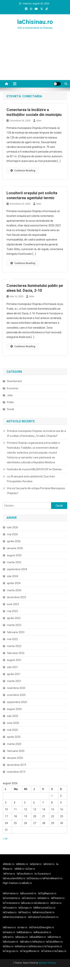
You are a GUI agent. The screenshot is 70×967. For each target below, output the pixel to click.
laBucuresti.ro (28, 893)
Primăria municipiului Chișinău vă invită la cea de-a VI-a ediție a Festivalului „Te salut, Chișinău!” (36, 433)
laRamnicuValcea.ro (14, 917)
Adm (38, 120)
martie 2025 (14, 562)
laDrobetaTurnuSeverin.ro (43, 917)
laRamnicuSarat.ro (43, 912)
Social (10, 409)
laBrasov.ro (9, 927)
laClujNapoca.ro (47, 893)
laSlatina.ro (21, 946)
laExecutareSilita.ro (14, 878)
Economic (12, 388)
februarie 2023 (15, 632)
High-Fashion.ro (12, 883)
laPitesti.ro (24, 912)
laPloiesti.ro (58, 898)
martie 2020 (14, 743)
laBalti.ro (27, 883)
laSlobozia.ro (36, 946)
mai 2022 (12, 639)
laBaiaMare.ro (37, 936)
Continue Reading (24, 170)
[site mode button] (57, 84)
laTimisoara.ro (11, 902)
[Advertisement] (35, 59)
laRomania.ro (10, 893)
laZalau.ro (60, 951)
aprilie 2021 (14, 674)
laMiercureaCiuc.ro (44, 907)
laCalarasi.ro (41, 902)
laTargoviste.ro (53, 946)
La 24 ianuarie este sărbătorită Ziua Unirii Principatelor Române (31, 479)
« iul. (5, 838)
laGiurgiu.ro (25, 907)
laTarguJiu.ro (11, 951)
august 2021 (14, 660)
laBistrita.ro (54, 936)
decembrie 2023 (16, 597)
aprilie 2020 (14, 736)
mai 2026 (12, 534)
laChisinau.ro (35, 21)
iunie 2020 (13, 722)
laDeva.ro (55, 902)
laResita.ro (38, 941)
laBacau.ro (21, 936)
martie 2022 (14, 646)
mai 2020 (12, 729)
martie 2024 (14, 590)
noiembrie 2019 (16, 771)
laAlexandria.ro (42, 932)
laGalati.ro (43, 898)
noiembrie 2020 (16, 688)
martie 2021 (14, 681)
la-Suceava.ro (43, 873)
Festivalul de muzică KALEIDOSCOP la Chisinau (34, 469)
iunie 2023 (13, 604)
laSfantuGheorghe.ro (41, 927)
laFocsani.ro (10, 907)
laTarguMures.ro (29, 951)
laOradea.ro (10, 912)
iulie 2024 (12, 576)
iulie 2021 (12, 667)
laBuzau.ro (27, 902)
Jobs (10, 395)
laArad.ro (8, 936)
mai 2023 (12, 611)
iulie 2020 (12, 716)
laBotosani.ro (10, 941)
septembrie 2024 (17, 569)
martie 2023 (14, 625)
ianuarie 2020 (15, 757)
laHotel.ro (49, 864)
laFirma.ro (9, 873)
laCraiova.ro (29, 898)
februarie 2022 (15, 653)
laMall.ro (19, 868)
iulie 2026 (12, 527)
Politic (10, 402)
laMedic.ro (22, 864)
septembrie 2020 (17, 702)
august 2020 (14, 709)
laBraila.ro (26, 941)
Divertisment (14, 381)
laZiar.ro (30, 868)
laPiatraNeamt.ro (52, 878)
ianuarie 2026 (15, 548)
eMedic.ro (8, 864)
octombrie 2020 (16, 694)
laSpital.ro (36, 864)
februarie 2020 (15, 750)
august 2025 (14, 555)
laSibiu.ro (8, 946)
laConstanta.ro (11, 898)
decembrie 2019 (16, 764)
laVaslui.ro (10, 932)
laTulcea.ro (48, 951)
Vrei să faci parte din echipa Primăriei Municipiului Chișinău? (36, 491)
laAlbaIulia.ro (24, 932)
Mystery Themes (47, 963)
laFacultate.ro (25, 873)
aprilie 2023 (14, 618)
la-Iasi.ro (22, 927)
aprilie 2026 (14, 541)
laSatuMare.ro (54, 941)
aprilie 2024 (14, 583)
